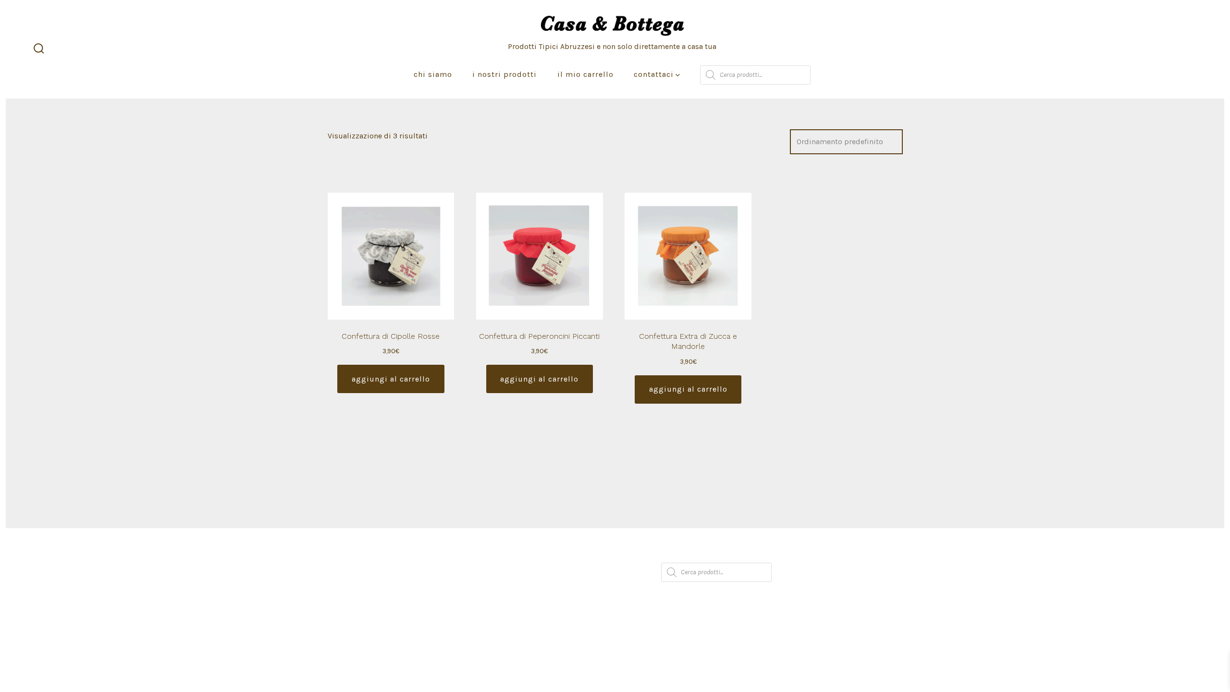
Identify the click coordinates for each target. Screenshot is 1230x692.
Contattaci (654, 74)
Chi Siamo (433, 74)
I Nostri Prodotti (504, 74)
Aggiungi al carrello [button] (391, 378)
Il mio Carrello (585, 74)
